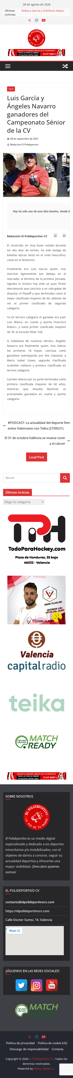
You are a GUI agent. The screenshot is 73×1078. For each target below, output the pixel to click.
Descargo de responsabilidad (29, 1049)
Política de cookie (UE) (52, 1043)
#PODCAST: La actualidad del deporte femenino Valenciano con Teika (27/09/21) (39, 425)
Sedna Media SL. (44, 1068)
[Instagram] (36, 985)
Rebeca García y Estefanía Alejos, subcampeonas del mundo (43, 12)
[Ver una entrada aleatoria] (65, 66)
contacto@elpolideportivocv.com (29, 902)
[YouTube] (52, 985)
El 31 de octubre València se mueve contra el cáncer (35, 441)
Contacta (57, 1049)
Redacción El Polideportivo (24, 144)
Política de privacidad (20, 1043)
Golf (11, 89)
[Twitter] (21, 985)
